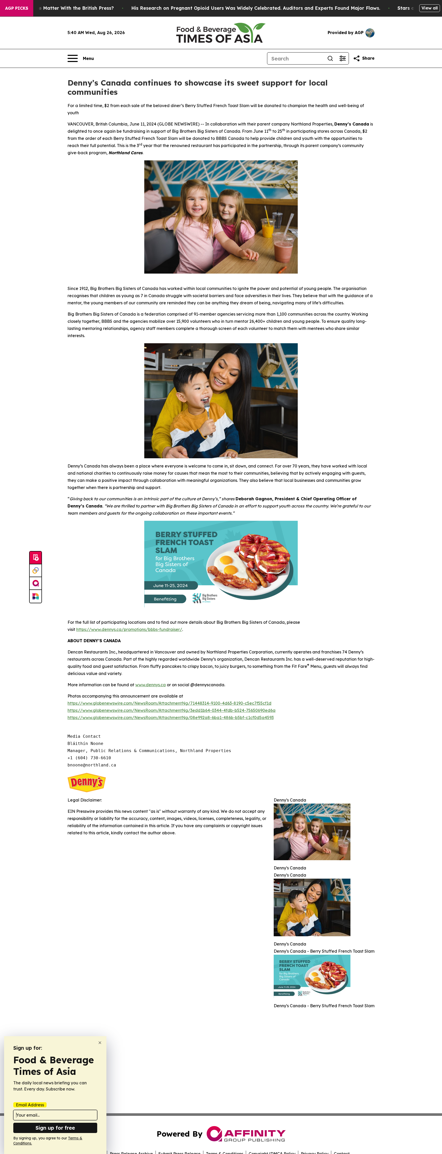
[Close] (99, 1042)
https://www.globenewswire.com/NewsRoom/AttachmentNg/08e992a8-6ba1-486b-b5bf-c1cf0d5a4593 (171, 717)
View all (430, 8)
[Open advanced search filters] (342, 58)
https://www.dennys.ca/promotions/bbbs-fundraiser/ (129, 629)
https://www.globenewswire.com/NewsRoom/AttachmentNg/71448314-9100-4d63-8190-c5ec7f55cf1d (169, 703)
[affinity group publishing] (35, 583)
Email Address (30, 1104)
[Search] (330, 58)
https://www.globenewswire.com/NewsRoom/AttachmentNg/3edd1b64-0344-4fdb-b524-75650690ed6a (171, 710)
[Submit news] (35, 558)
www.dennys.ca (150, 684)
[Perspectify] (35, 570)
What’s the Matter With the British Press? (65, 8)
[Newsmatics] (35, 596)
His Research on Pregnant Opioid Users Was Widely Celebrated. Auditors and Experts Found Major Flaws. (255, 8)
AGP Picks (16, 8)
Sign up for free (55, 1128)
